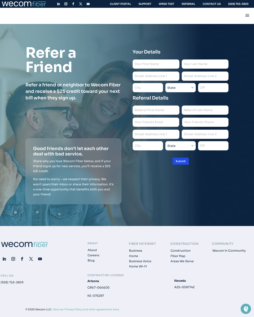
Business (135, 251)
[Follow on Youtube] (88, 4)
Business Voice (140, 261)
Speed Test (166, 4)
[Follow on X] (81, 4)
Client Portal (120, 4)
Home (133, 256)
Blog (91, 260)
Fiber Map (178, 256)
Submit (181, 161)
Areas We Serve (182, 261)
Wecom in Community (229, 251)
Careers (93, 255)
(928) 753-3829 (238, 4)
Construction (181, 251)
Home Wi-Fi (138, 266)
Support (145, 4)
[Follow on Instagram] (66, 4)
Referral (188, 4)
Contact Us (212, 4)
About (92, 250)
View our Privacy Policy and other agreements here (85, 309)
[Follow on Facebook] (73, 4)
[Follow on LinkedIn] (58, 4)
